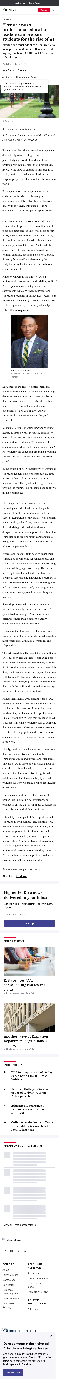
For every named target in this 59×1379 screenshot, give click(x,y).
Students (21, 876)
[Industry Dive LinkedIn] (5, 1251)
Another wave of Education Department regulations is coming (26, 1041)
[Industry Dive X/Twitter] (18, 1251)
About (5, 1269)
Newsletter (8, 1284)
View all (8, 1224)
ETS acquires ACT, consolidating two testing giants (24, 985)
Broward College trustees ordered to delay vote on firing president (29, 1092)
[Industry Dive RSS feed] (24, 1251)
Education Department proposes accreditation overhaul (27, 1109)
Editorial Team (10, 1274)
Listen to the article (22, 129)
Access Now (13, 1372)
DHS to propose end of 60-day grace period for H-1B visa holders (31, 1075)
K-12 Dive (33, 1309)
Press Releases (10, 1298)
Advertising (34, 1273)
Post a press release (25, 1224)
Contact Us (8, 1279)
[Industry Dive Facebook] (11, 1251)
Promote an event (38, 1291)
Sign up (43, 10)
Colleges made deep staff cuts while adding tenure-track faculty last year (32, 1126)
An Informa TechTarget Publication (29, 3)
